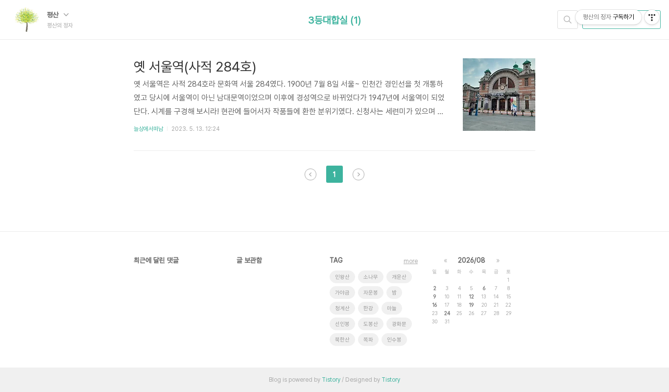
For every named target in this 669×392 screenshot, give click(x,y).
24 (447, 313)
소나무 (370, 277)
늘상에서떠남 (148, 128)
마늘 (392, 308)
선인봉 (342, 324)
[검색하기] (567, 19)
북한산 (342, 340)
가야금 (342, 293)
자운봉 (370, 293)
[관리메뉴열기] (652, 17)
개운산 (399, 277)
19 (471, 305)
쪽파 (368, 340)
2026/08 (471, 260)
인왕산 (342, 277)
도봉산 (370, 324)
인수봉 (394, 340)
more (411, 261)
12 (471, 296)
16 (434, 305)
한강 (368, 308)
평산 (54, 15)
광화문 (399, 324)
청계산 (342, 308)
